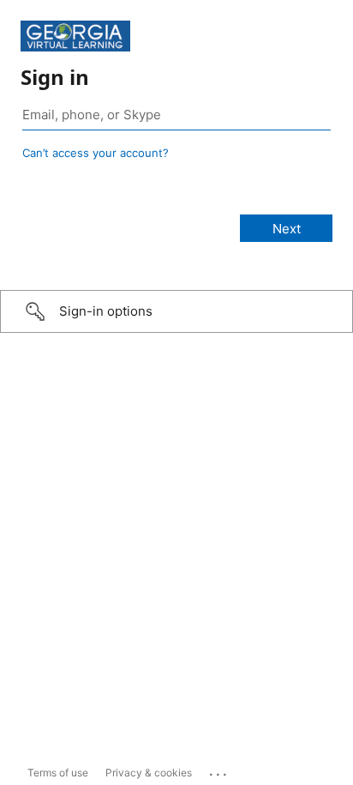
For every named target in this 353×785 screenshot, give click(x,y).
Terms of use (57, 772)
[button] (176, 311)
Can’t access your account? (95, 153)
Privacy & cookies (148, 772)
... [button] (219, 770)
